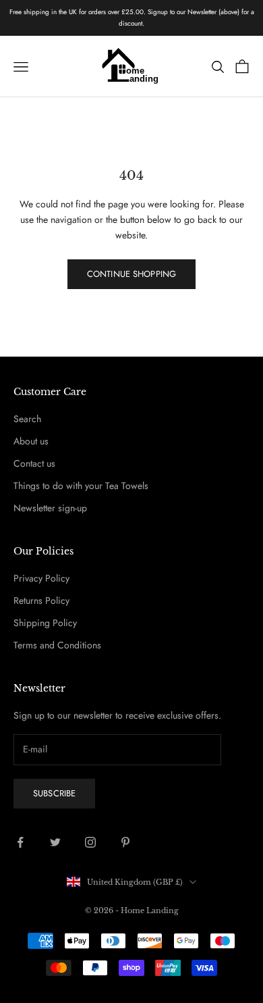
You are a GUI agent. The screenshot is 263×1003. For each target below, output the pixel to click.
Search (27, 419)
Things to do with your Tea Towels (80, 485)
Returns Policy (41, 600)
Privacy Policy (41, 578)
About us (31, 441)
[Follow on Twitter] (55, 842)
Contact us (34, 463)
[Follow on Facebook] (20, 842)
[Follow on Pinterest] (125, 842)
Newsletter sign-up (50, 508)
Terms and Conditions (57, 645)
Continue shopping (131, 273)
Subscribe (54, 793)
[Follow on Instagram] (90, 842)
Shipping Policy (45, 622)
